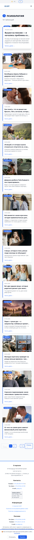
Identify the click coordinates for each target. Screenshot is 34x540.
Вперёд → (29, 446)
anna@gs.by (19, 524)
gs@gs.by (19, 488)
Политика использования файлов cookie (17, 508)
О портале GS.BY (17, 506)
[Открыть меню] (31, 6)
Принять (22, 537)
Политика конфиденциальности (17, 511)
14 (22, 446)
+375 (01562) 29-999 (20, 486)
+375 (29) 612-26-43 (20, 522)
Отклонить (12, 537)
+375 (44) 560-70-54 (19, 483)
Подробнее (17, 533)
